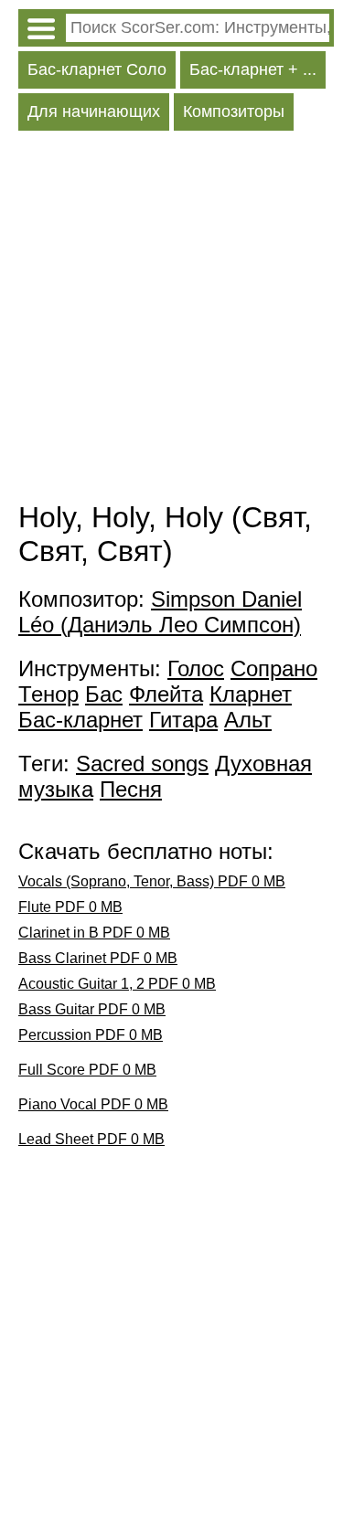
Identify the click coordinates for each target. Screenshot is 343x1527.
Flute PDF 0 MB (70, 907)
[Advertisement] (171, 320)
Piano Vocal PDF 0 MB (93, 1104)
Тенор (48, 694)
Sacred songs (142, 763)
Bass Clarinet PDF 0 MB (97, 958)
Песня (131, 789)
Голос (195, 668)
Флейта (166, 694)
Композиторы (233, 111)
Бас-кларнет (80, 719)
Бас (104, 694)
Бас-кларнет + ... (252, 69)
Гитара (183, 719)
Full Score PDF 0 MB (87, 1069)
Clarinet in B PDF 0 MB (94, 932)
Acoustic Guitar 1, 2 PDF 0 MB (117, 983)
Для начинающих (93, 111)
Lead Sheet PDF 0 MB (91, 1139)
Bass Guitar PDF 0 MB (92, 1009)
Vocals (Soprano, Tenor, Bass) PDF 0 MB (151, 881)
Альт (248, 719)
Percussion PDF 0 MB (90, 1035)
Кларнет (250, 694)
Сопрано (273, 668)
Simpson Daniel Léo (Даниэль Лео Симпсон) (160, 612)
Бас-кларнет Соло (96, 69)
